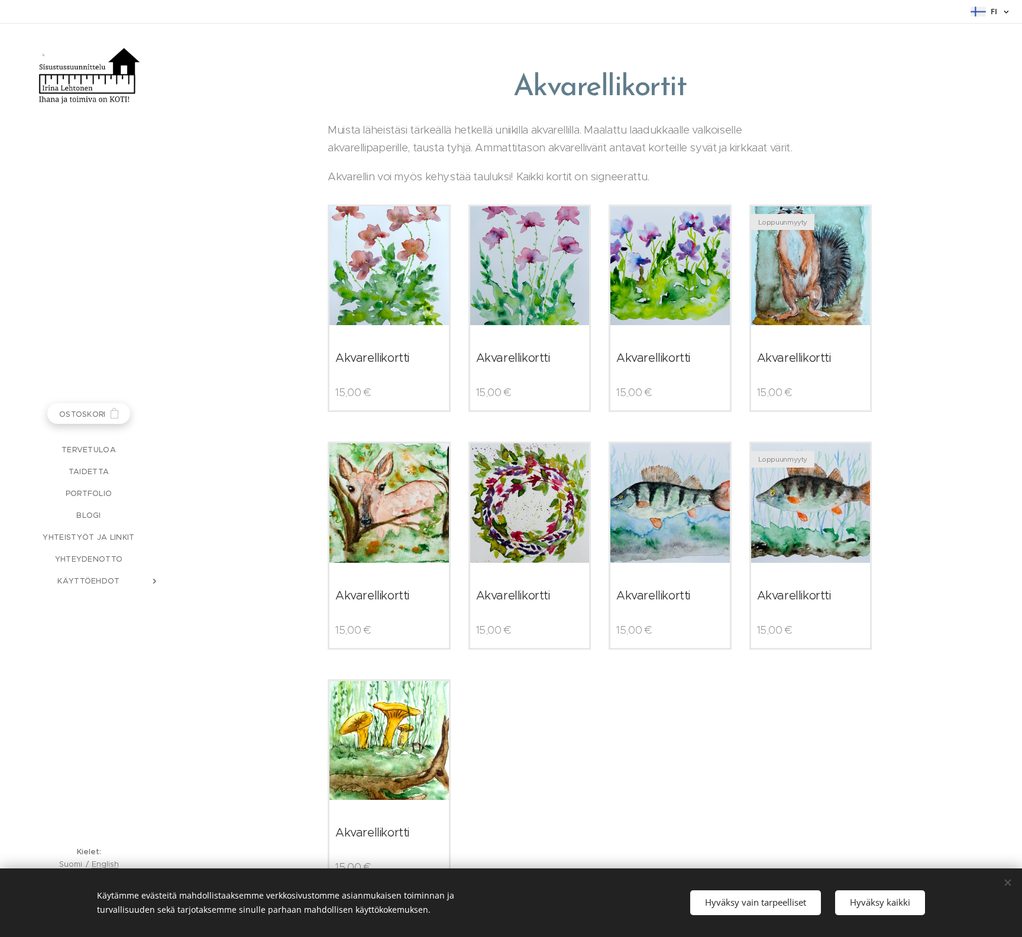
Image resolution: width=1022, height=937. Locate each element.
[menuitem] (89, 449)
